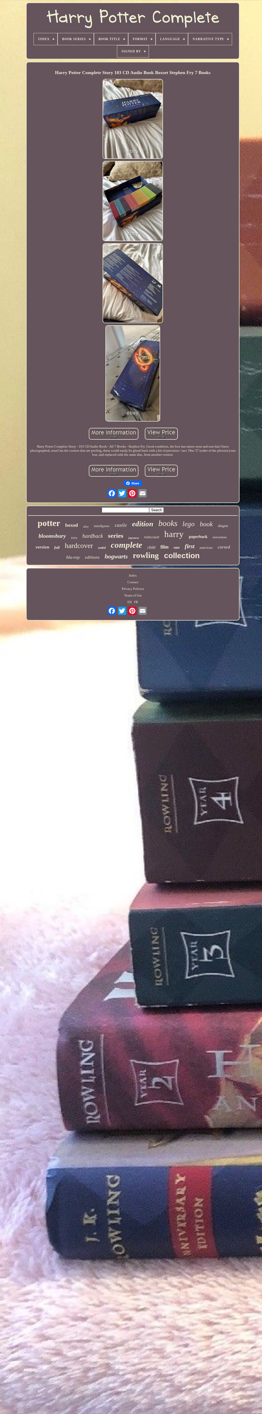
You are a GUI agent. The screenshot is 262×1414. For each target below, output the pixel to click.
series (115, 535)
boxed (71, 525)
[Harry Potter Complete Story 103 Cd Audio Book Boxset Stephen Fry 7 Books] (133, 119)
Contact (132, 582)
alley (86, 526)
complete (126, 545)
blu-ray (73, 557)
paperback (198, 536)
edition (142, 524)
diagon (223, 526)
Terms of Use (133, 595)
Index (133, 575)
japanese (133, 537)
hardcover (79, 546)
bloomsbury (52, 536)
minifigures (102, 525)
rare (177, 548)
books (167, 523)
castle (121, 525)
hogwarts (116, 556)
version (42, 547)
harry (174, 534)
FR (136, 602)
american (206, 548)
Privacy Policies (133, 589)
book (206, 524)
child (151, 547)
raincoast (151, 537)
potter (49, 523)
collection (182, 555)
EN (129, 602)
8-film (74, 537)
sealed (102, 548)
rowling (146, 555)
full (57, 547)
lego (188, 524)
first (189, 546)
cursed (224, 547)
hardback (92, 536)
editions (92, 557)
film (164, 547)
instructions (220, 537)
